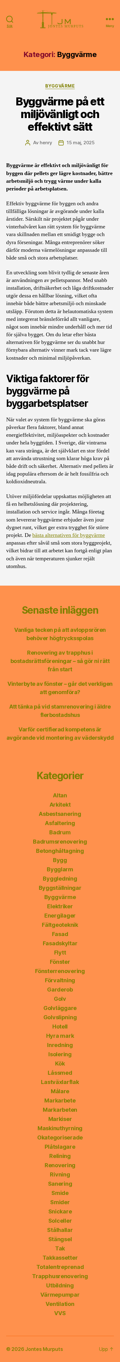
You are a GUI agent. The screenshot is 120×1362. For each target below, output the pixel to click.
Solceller (60, 1220)
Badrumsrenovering (60, 841)
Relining (60, 1156)
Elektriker (60, 906)
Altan (60, 795)
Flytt (60, 952)
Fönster (60, 962)
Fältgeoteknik (60, 925)
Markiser (60, 1119)
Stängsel (60, 1239)
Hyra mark (60, 1036)
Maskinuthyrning (60, 1128)
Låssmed (60, 1073)
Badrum (59, 832)
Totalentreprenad (60, 1267)
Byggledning (60, 878)
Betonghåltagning (60, 851)
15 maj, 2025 (81, 142)
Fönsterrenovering (60, 971)
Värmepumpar (59, 1294)
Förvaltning (60, 980)
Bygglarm (60, 869)
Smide (60, 1193)
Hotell (60, 1026)
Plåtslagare (60, 1146)
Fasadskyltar (60, 943)
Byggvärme (60, 85)
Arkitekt (60, 804)
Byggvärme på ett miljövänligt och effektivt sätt (60, 114)
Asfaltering (60, 823)
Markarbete (59, 1100)
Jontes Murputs (44, 1349)
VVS (60, 1313)
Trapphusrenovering (60, 1276)
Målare (60, 1091)
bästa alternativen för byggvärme (68, 535)
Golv (60, 999)
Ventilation (60, 1304)
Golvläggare (60, 1008)
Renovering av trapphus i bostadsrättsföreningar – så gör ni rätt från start (60, 661)
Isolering (60, 1054)
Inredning (60, 1045)
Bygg (60, 860)
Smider (60, 1202)
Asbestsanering (60, 814)
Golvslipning (60, 1017)
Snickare (60, 1211)
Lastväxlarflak (60, 1082)
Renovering (60, 1165)
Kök (60, 1063)
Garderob (60, 989)
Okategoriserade (60, 1137)
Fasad (60, 934)
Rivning (60, 1174)
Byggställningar (60, 888)
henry (46, 142)
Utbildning (60, 1285)
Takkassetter (60, 1257)
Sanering (60, 1183)
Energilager (60, 915)
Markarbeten (60, 1109)
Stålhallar (60, 1230)
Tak (60, 1248)
